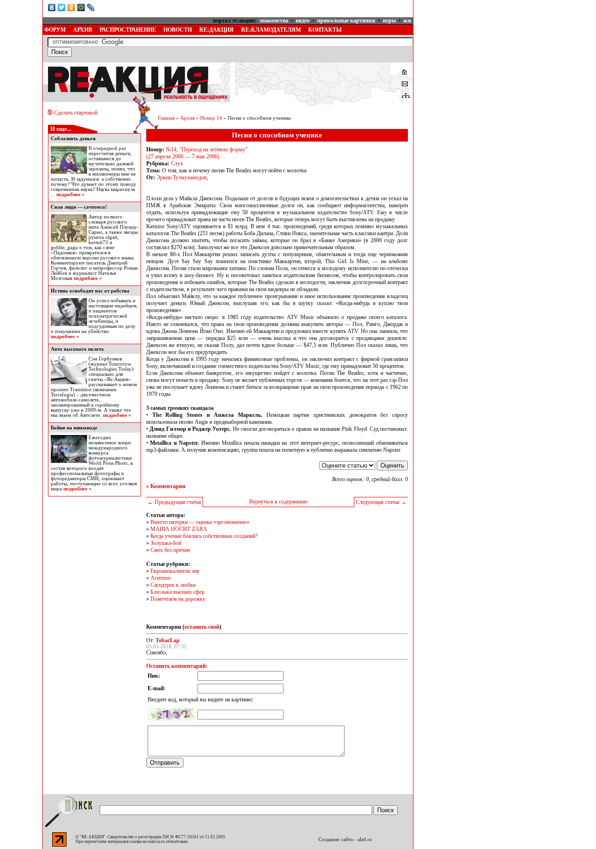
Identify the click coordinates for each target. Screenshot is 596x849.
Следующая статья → (381, 502)
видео (303, 20)
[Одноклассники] (71, 7)
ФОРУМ (55, 30)
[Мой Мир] (81, 7)
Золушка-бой (165, 543)
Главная (166, 118)
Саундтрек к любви (173, 585)
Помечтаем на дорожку (177, 599)
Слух (177, 163)
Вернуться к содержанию (278, 501)
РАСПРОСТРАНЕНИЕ (128, 30)
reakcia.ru (156, 841)
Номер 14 (211, 118)
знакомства (273, 20)
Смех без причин (170, 550)
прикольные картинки (346, 20)
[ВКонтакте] (52, 7)
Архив (187, 118)
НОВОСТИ (177, 30)
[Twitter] (62, 7)
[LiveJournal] (91, 7)
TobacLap (168, 640)
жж (407, 20)
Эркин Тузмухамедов (181, 177)
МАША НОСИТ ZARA (178, 529)
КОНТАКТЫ (325, 30)
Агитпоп (160, 578)
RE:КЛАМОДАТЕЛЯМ (271, 30)
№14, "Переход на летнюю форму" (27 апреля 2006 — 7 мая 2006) (197, 153)
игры (389, 20)
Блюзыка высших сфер (177, 592)
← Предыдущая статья (174, 502)
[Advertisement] (484, 58)
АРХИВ (82, 30)
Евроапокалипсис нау (175, 571)
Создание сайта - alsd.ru (345, 839)
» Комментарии (165, 486)
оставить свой (201, 627)
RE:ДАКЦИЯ (216, 30)
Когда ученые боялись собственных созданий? (203, 536)
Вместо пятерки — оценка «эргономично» (200, 522)
